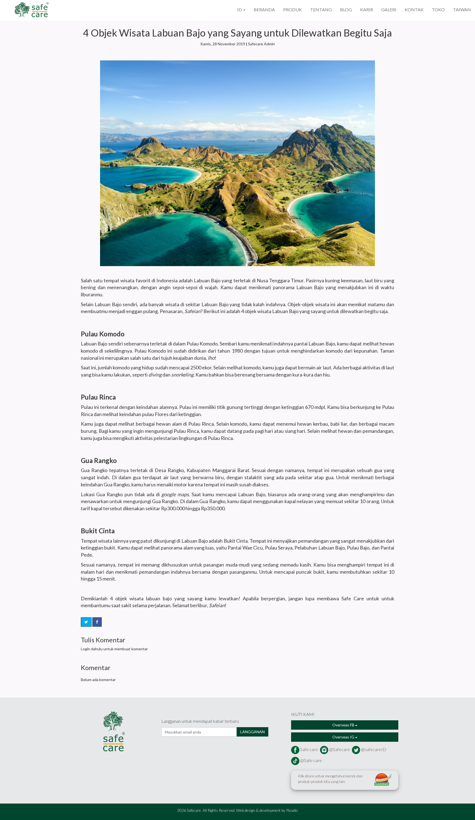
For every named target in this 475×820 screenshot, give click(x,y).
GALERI (388, 9)
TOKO (438, 9)
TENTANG (321, 9)
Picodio (292, 810)
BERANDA (264, 9)
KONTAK (414, 9)
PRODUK (292, 9)
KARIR (366, 9)
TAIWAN (462, 9)
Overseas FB (343, 725)
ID (240, 9)
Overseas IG (343, 737)
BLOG (346, 9)
